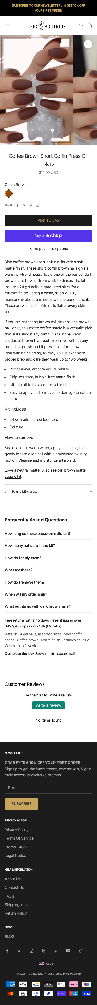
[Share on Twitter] (24, 205)
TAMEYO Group (72, 973)
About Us (12, 878)
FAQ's (9, 896)
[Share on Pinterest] (31, 205)
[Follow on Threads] (43, 950)
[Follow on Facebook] (7, 950)
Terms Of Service (19, 838)
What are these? (18, 569)
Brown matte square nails (56, 653)
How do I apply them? (23, 557)
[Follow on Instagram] (31, 950)
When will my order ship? (26, 594)
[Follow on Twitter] (19, 950)
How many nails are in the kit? (30, 545)
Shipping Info (16, 904)
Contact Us (14, 887)
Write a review (48, 705)
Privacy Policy (16, 829)
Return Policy (16, 913)
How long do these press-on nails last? (38, 533)
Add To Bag (48, 220)
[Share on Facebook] (18, 205)
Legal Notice (15, 855)
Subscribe (22, 803)
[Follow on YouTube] (68, 950)
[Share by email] (37, 205)
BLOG (9, 936)
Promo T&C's (16, 847)
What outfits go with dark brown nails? (37, 606)
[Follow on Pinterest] (56, 950)
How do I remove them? (25, 582)
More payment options (48, 248)
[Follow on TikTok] (80, 950)
